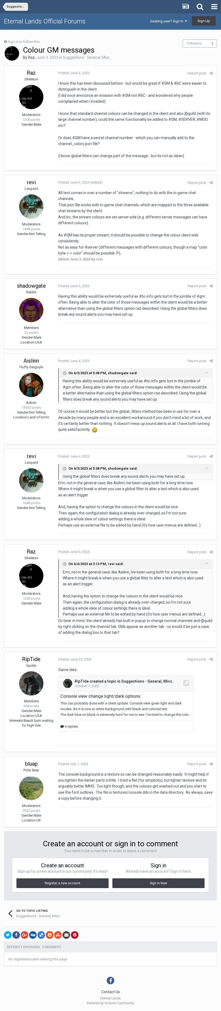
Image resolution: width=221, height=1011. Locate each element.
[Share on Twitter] (8, 935)
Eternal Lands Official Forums (45, 21)
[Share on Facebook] (16, 935)
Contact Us (110, 992)
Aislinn (31, 360)
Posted (73, 73)
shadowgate (31, 286)
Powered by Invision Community (110, 1003)
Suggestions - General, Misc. (86, 57)
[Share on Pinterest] (74, 935)
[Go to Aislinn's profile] (31, 385)
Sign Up (204, 21)
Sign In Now (158, 883)
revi (31, 182)
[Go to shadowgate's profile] (31, 310)
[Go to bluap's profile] (31, 788)
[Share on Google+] (24, 935)
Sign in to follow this (24, 42)
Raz (31, 57)
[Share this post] (211, 73)
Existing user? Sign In (167, 21)
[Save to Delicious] (41, 935)
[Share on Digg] (33, 935)
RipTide (31, 659)
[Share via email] (66, 935)
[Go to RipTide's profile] (31, 683)
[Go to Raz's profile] (12, 53)
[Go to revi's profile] (31, 206)
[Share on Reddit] (49, 935)
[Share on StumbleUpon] (58, 935)
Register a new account (62, 883)
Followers (194, 43)
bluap (31, 764)
